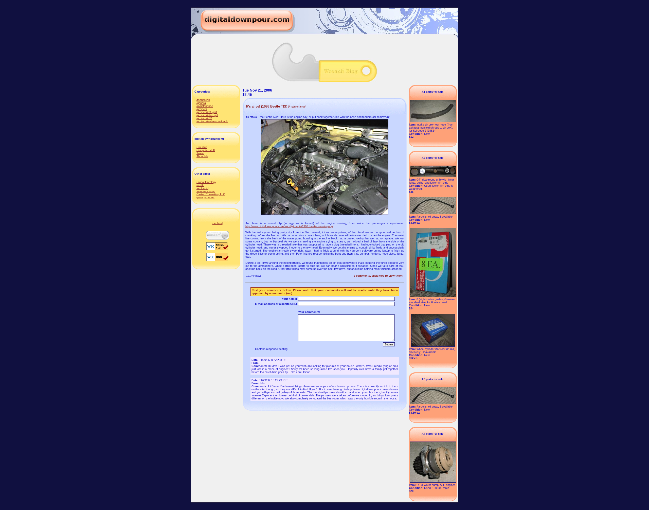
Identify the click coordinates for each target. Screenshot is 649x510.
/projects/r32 (204, 118)
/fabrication (203, 99)
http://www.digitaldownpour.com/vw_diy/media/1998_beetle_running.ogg (289, 226)
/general (201, 102)
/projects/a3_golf (206, 112)
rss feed (217, 223)
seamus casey (205, 191)
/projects (201, 109)
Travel (200, 153)
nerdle (200, 185)
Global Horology (206, 182)
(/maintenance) (297, 106)
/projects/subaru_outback (212, 121)
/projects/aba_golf (207, 115)
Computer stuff (205, 150)
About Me (202, 156)
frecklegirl (202, 188)
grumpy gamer (205, 197)
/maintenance (204, 106)
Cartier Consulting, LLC (210, 194)
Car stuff (201, 147)
